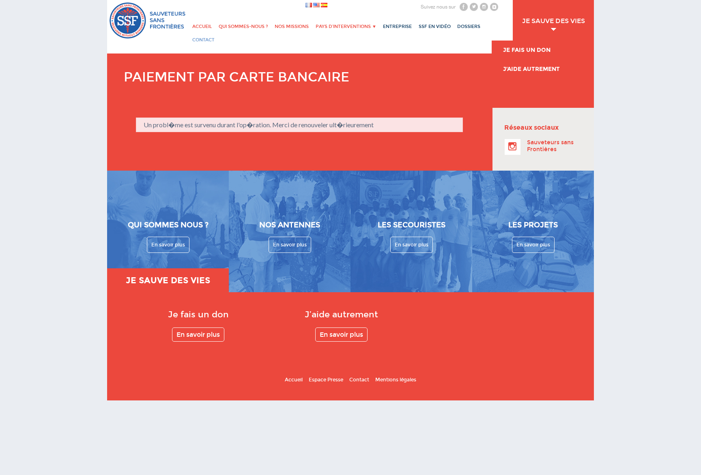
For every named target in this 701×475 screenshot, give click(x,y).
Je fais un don (526, 50)
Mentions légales (395, 380)
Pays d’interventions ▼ (346, 26)
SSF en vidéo (435, 26)
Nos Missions (292, 26)
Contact (359, 380)
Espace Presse (326, 380)
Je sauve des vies (553, 21)
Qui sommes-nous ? (243, 26)
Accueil (202, 26)
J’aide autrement (531, 69)
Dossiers (468, 26)
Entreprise (397, 26)
